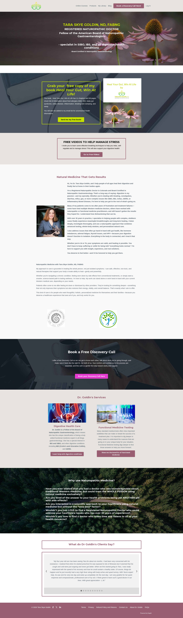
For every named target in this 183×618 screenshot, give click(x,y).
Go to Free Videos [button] (91, 154)
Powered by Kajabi (146, 613)
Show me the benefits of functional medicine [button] (116, 453)
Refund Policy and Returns (106, 607)
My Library (102, 6)
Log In (148, 6)
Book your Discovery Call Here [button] (91, 376)
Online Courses (82, 6)
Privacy (91, 607)
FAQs (147, 607)
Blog (110, 6)
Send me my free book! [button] (71, 119)
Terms (83, 607)
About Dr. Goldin (136, 607)
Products (92, 6)
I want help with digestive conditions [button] (67, 454)
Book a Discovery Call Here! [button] (128, 6)
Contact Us (123, 607)
